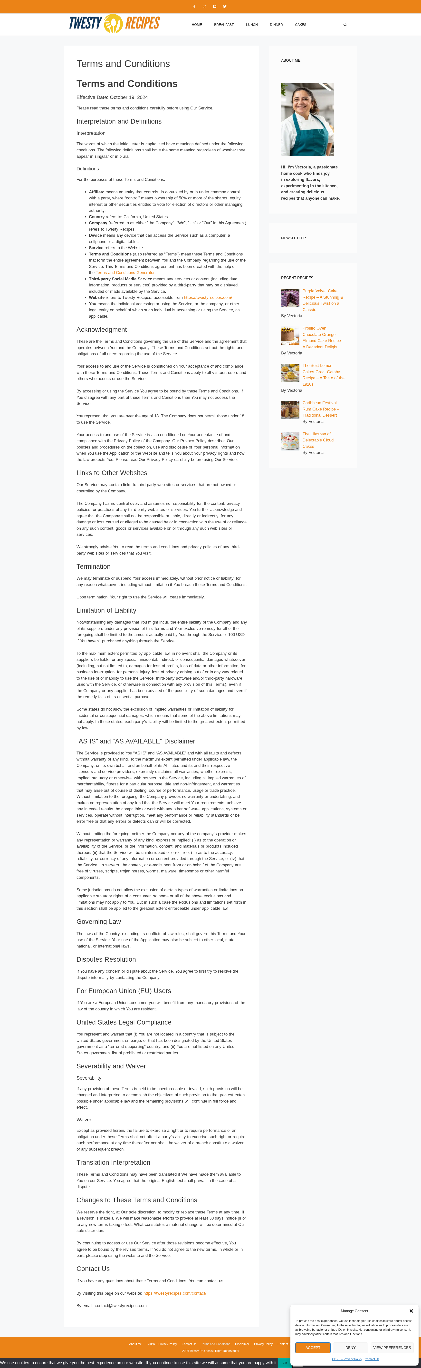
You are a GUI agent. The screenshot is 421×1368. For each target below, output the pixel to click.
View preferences (392, 1348)
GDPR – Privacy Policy (347, 1359)
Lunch (252, 25)
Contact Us (372, 1359)
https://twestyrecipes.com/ (208, 297)
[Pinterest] (214, 6)
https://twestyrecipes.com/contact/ (175, 1293)
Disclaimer (242, 1344)
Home (197, 25)
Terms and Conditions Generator (125, 272)
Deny (350, 1348)
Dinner (276, 25)
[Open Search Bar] (345, 24)
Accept (313, 1348)
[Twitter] (225, 6)
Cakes (300, 25)
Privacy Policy (263, 1344)
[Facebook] (194, 6)
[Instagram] (204, 6)
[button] (411, 1311)
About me (135, 1344)
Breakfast (224, 25)
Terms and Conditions (215, 1344)
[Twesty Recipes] (114, 24)
